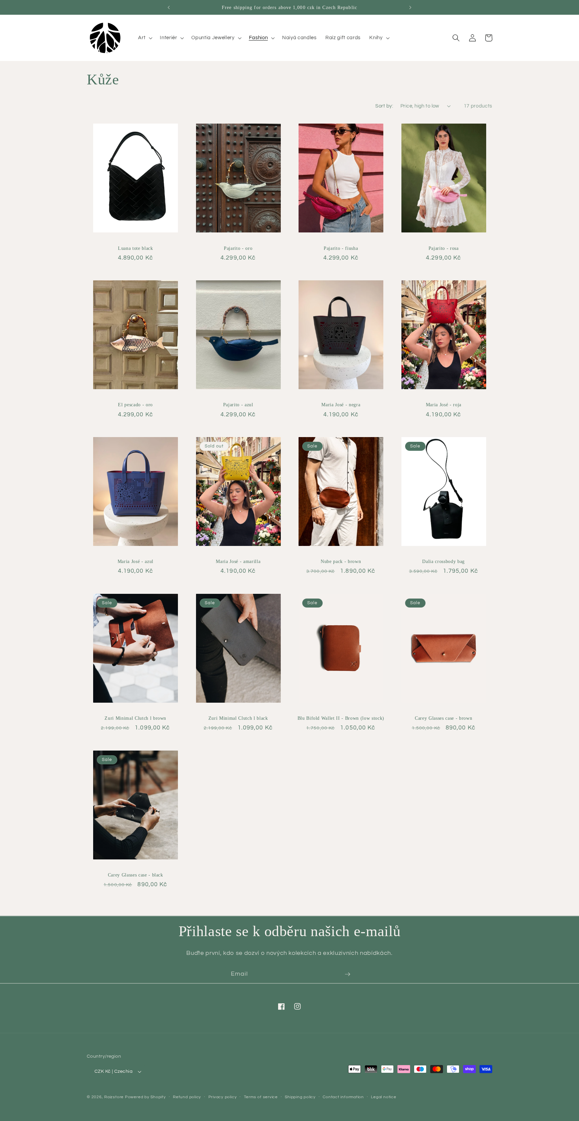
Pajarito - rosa (444, 248)
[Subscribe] (347, 974)
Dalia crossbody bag (443, 561)
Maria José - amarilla (238, 561)
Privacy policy (222, 1097)
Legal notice (383, 1097)
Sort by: (384, 106)
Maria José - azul (135, 561)
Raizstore (114, 1097)
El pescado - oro (135, 404)
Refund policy (187, 1097)
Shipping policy (300, 1097)
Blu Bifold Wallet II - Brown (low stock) (341, 718)
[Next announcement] (410, 7)
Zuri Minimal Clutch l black (238, 718)
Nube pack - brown (341, 561)
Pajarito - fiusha (341, 248)
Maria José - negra (340, 404)
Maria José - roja (443, 404)
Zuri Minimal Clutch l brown (135, 718)
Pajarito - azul (238, 404)
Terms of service (261, 1097)
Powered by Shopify (145, 1097)
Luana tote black (135, 248)
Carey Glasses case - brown (443, 718)
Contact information (343, 1097)
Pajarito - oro (238, 248)
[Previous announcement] (168, 7)
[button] (144, 38)
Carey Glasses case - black (135, 875)
